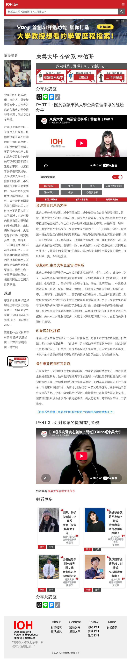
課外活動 (49, 192)
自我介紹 (49, 186)
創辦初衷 (56, 627)
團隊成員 (56, 631)
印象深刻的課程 (114, 186)
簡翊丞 (69, 585)
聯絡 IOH (93, 627)
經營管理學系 (69, 582)
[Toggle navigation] (123, 4)
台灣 (50, 546)
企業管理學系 (69, 539)
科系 (92, 186)
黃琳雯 (115, 545)
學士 (42, 546)
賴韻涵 (69, 542)
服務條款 (112, 627)
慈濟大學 (69, 579)
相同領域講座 (112, 199)
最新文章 (74, 631)
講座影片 (74, 627)
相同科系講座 (81, 199)
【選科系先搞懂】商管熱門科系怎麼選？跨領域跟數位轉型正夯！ (75, 411)
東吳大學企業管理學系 (61, 491)
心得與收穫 (92, 192)
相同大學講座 (51, 199)
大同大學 (115, 536)
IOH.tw (12, 4)
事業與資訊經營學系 (115, 540)
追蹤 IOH (93, 635)
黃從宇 (115, 585)
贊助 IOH (93, 631)
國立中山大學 (69, 536)
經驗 (70, 192)
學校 (70, 186)
